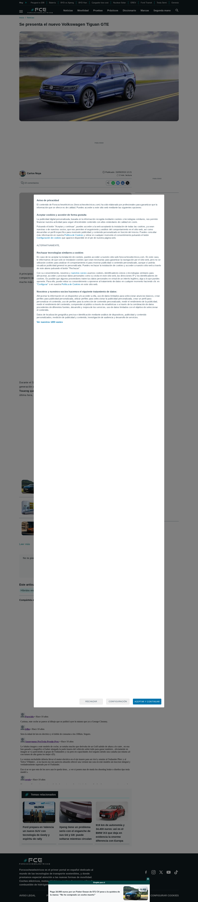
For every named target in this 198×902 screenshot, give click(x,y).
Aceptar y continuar (147, 701)
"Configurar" (42, 284)
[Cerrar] (148, 879)
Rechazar (91, 701)
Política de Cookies (73, 235)
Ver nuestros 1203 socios (50, 322)
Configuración (118, 701)
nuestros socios (79, 273)
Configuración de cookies (49, 238)
